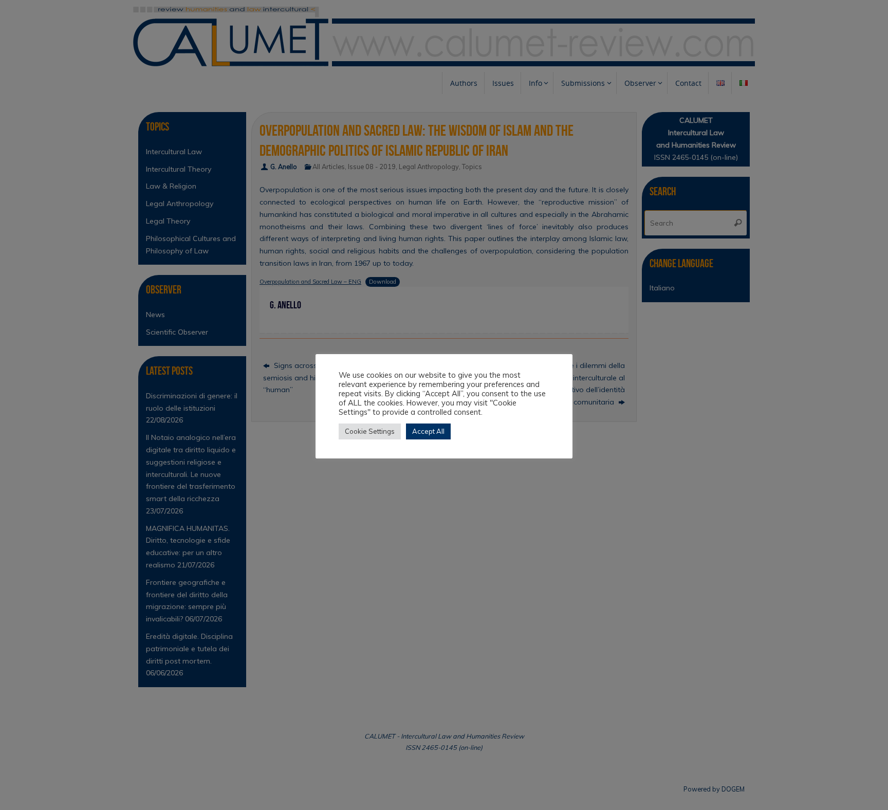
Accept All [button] (428, 431)
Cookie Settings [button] (370, 431)
